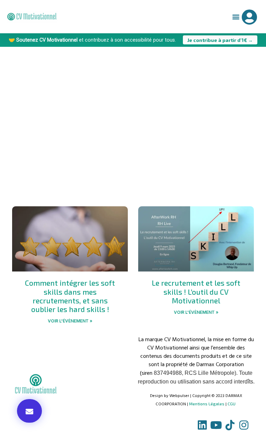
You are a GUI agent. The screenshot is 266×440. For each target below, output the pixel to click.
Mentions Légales (206, 403)
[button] (235, 17)
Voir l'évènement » (70, 320)
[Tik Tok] (230, 425)
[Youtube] (216, 425)
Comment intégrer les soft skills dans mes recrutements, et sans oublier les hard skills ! (70, 295)
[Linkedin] (202, 425)
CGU (232, 403)
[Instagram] (244, 425)
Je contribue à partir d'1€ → (220, 40)
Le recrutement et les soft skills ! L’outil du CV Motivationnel (196, 291)
